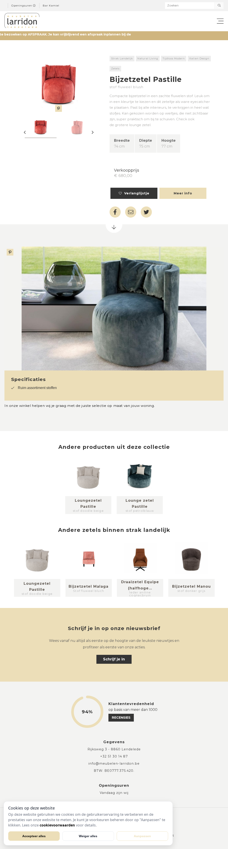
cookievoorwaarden (57, 825)
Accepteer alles (34, 836)
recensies (121, 718)
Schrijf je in (114, 659)
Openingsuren (22, 5)
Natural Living (147, 58)
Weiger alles (88, 836)
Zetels (115, 68)
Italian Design (199, 58)
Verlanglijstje (135, 193)
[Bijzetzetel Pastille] (58, 84)
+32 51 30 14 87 (114, 756)
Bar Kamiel (51, 5)
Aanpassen (142, 836)
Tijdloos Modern (174, 58)
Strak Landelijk (122, 58)
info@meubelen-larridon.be (114, 764)
